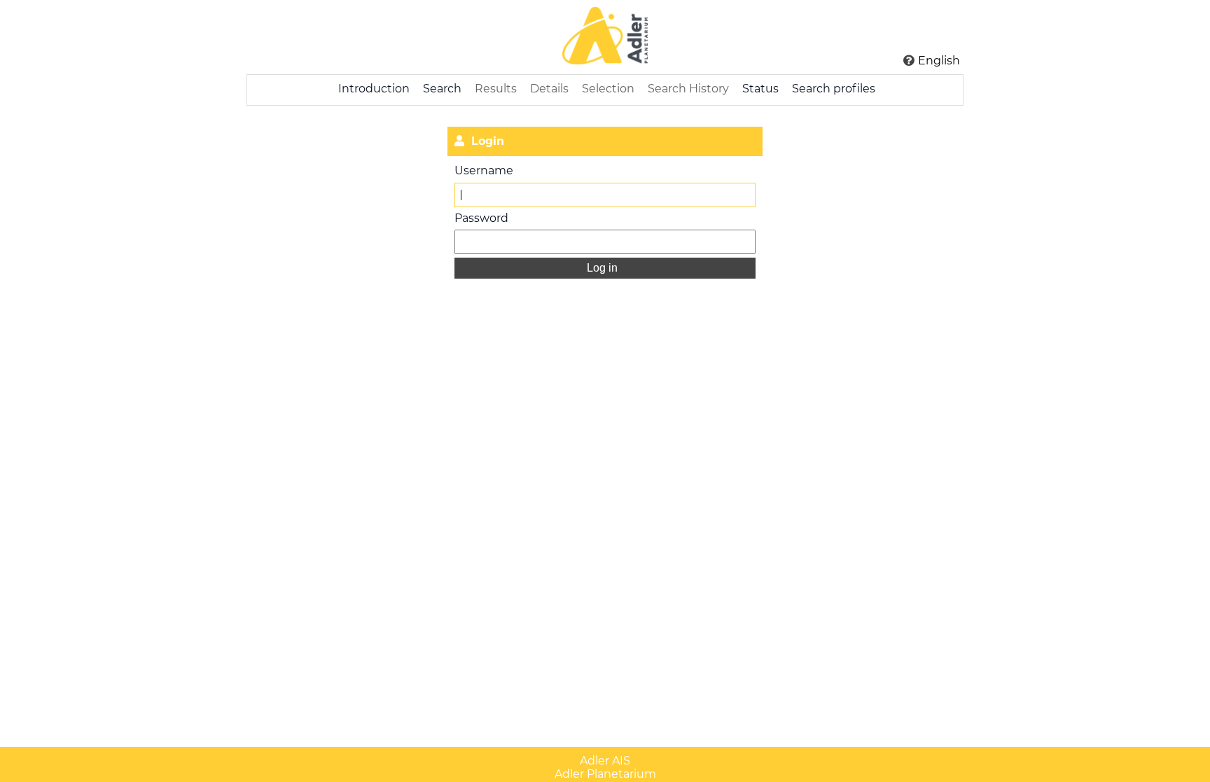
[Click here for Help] (909, 60)
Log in (603, 268)
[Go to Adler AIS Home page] (605, 37)
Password (481, 218)
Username (483, 170)
